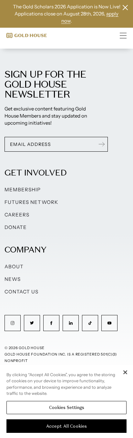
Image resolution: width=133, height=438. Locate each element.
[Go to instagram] (13, 323)
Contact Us (22, 292)
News (13, 279)
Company (25, 249)
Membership (23, 189)
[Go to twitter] (32, 323)
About (14, 266)
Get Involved (35, 172)
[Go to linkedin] (71, 323)
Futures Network (31, 202)
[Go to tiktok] (90, 323)
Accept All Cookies (66, 426)
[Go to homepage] (26, 35)
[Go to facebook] (51, 323)
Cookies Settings (66, 407)
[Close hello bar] (125, 7)
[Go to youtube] (109, 323)
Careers (17, 215)
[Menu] (123, 35)
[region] (66, 401)
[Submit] (102, 144)
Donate (16, 227)
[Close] (125, 372)
